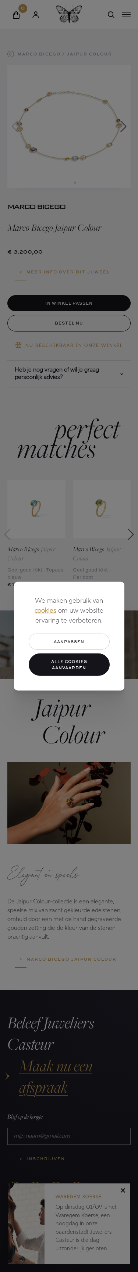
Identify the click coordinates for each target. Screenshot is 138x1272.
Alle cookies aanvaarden (69, 664)
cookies (45, 611)
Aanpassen (69, 641)
